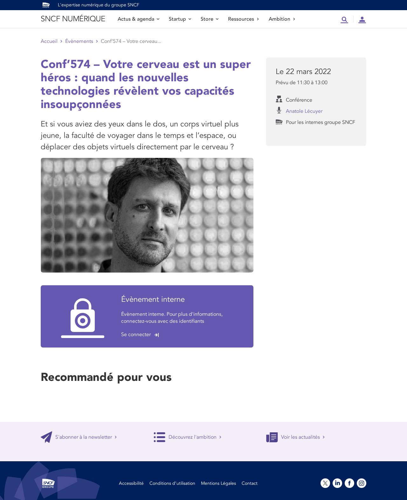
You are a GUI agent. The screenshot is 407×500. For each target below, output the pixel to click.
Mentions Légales (218, 483)
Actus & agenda (136, 19)
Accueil (49, 41)
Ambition (279, 19)
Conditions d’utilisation (172, 483)
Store (207, 19)
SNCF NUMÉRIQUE (73, 19)
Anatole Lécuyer (304, 111)
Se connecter (136, 334)
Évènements (79, 41)
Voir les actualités (300, 437)
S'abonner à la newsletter (83, 437)
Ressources (241, 19)
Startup (177, 19)
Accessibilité (131, 483)
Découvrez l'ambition (193, 437)
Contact (250, 483)
